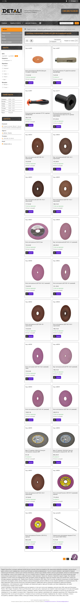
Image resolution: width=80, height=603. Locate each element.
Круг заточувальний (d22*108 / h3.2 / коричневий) (62, 157)
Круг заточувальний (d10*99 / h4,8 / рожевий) (65, 366)
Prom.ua (47, 600)
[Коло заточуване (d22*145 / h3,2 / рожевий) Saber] (37, 356)
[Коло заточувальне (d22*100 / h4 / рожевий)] (65, 398)
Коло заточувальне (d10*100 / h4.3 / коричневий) (35, 493)
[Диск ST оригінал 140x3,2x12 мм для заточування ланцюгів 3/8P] (37, 439)
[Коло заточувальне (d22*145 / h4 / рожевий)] (37, 398)
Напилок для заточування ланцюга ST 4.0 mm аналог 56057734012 (64, 536)
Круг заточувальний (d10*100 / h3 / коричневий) (34, 157)
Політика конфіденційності (63, 601)
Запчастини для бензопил (44, 29)
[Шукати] (77, 23)
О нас (3, 36)
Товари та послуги (31, 29)
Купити (31, 82)
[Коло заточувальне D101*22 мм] (37, 231)
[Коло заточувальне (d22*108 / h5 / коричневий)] (37, 313)
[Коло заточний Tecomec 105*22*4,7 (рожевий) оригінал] (65, 482)
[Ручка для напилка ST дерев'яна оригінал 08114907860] (65, 59)
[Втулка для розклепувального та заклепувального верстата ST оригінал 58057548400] (65, 102)
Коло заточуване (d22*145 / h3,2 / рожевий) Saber (36, 367)
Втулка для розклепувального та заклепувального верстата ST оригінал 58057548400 (63, 115)
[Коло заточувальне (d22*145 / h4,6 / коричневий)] (65, 313)
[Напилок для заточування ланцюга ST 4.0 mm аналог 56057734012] (65, 524)
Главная (4, 23)
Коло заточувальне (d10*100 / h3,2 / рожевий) (37, 283)
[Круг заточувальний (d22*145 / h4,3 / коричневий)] (37, 188)
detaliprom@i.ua (8, 144)
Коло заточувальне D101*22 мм (33, 242)
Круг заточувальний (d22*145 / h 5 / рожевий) (65, 242)
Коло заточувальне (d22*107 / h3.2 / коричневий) (62, 200)
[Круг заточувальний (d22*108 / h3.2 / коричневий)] (65, 146)
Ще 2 (4, 79)
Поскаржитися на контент (50, 601)
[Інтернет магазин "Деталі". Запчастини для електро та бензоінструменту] (11, 11)
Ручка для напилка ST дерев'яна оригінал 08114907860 (64, 71)
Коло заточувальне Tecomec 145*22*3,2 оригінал (36, 536)
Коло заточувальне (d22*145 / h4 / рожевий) (37, 409)
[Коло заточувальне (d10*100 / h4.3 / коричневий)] (37, 482)
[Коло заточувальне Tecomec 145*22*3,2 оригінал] (37, 524)
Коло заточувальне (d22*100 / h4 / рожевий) (64, 409)
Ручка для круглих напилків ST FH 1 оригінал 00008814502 (37, 114)
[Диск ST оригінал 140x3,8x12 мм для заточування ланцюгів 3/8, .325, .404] (65, 439)
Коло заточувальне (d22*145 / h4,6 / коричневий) (62, 325)
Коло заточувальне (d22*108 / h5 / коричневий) (34, 325)
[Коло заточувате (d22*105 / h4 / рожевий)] (65, 272)
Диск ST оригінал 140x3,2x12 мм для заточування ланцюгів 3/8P (35, 451)
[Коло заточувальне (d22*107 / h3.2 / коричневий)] (65, 188)
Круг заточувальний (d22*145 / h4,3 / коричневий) (35, 200)
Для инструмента (31, 23)
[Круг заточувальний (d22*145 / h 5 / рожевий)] (65, 231)
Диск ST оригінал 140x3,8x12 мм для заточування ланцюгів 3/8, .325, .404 (63, 451)
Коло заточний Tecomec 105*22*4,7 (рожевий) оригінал (65, 493)
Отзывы (4, 39)
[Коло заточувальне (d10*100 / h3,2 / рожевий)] (37, 272)
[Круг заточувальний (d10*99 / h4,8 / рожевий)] (65, 356)
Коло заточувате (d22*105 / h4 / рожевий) (64, 283)
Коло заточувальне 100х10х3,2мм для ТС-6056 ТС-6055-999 (35, 71)
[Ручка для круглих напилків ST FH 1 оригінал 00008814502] (37, 102)
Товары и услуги (15, 23)
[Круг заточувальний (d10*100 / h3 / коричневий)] (37, 146)
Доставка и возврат (7, 42)
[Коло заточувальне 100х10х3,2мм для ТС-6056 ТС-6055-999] (37, 59)
